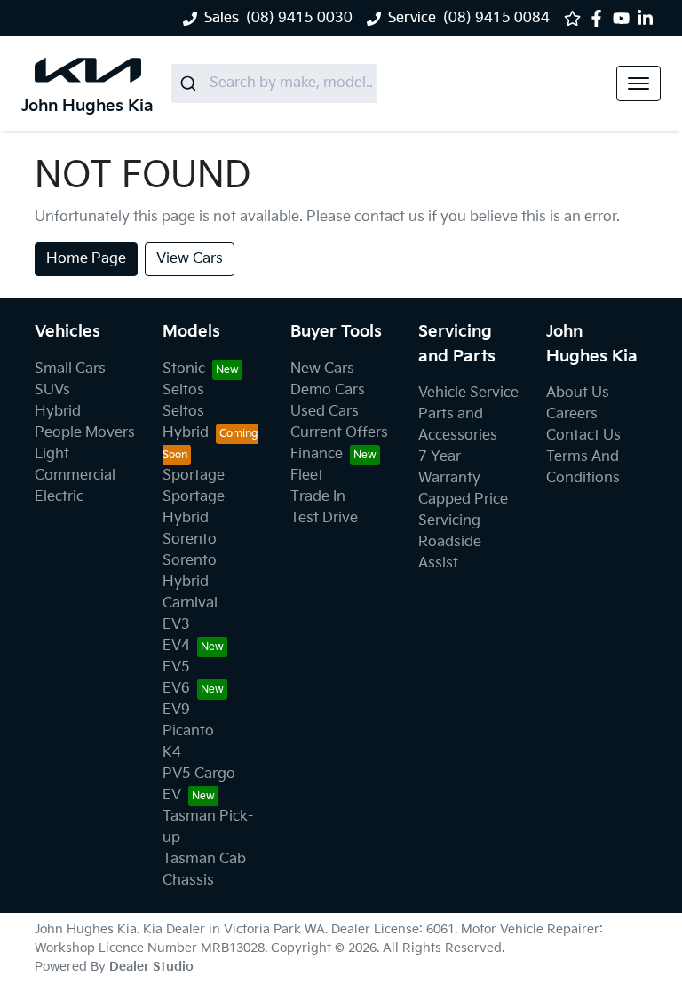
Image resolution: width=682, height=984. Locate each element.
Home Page (86, 258)
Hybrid (58, 411)
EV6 (176, 688)
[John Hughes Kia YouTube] (625, 18)
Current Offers (339, 433)
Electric (59, 496)
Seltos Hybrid (186, 422)
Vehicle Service (468, 393)
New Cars (322, 369)
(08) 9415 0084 (496, 18)
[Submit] (190, 83)
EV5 (176, 667)
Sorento (190, 539)
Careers (572, 414)
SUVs (52, 390)
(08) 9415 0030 (299, 18)
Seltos (183, 390)
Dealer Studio (151, 966)
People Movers (85, 433)
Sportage (194, 475)
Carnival (190, 603)
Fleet (306, 475)
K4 (172, 752)
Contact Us (583, 435)
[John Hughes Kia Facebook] (600, 18)
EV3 (176, 624)
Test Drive (324, 518)
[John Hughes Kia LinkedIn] (649, 18)
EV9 (176, 710)
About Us (577, 393)
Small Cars (70, 369)
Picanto (188, 731)
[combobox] (274, 83)
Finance (316, 454)
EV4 (176, 646)
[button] (638, 83)
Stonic (184, 369)
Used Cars (324, 411)
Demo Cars (327, 390)
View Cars (189, 258)
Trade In (317, 496)
